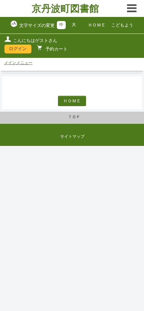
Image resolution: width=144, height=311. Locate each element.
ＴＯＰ (74, 117)
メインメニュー (18, 62)
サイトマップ (72, 136)
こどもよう (122, 25)
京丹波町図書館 (65, 8)
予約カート (56, 49)
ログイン (18, 48)
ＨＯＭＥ (97, 25)
